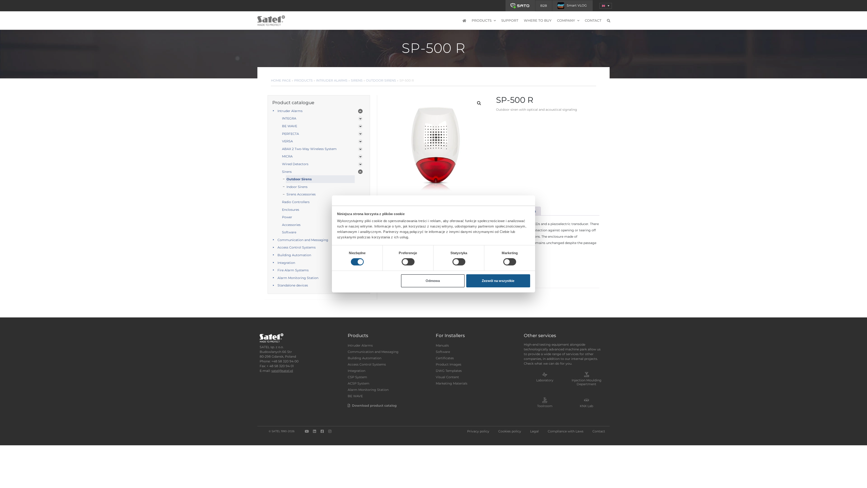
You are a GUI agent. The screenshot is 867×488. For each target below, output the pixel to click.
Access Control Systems (296, 247)
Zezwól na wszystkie (498, 281)
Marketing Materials (451, 383)
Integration (286, 263)
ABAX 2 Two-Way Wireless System (309, 149)
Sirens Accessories (301, 194)
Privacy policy (478, 431)
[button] (605, 6)
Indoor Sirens (297, 187)
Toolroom (544, 406)
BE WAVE (289, 126)
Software (289, 232)
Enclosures (290, 210)
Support (509, 20)
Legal (534, 431)
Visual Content (447, 377)
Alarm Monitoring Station (297, 278)
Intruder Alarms (331, 80)
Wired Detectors (295, 164)
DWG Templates (449, 371)
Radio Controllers (296, 202)
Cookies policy (509, 431)
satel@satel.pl (282, 371)
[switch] (408, 261)
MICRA (287, 156)
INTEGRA (289, 118)
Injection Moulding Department (586, 382)
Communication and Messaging (302, 240)
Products (303, 80)
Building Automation (294, 255)
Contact (593, 20)
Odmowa (433, 281)
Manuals (442, 345)
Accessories (291, 225)
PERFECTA (290, 134)
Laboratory (544, 380)
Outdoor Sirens (381, 80)
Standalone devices (292, 285)
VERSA (287, 141)
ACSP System (358, 383)
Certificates (445, 358)
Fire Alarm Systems (293, 270)
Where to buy (538, 20)
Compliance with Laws (565, 431)
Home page (281, 80)
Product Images (448, 364)
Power (287, 217)
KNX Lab (586, 406)
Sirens (357, 80)
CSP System (357, 377)
